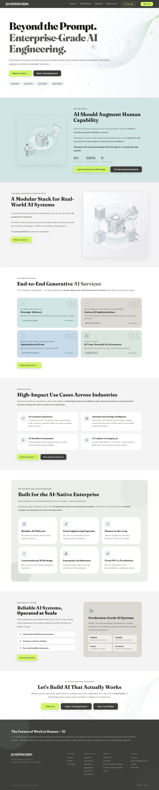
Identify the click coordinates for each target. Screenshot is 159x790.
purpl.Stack (88, 757)
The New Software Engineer (113, 767)
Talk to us (134, 757)
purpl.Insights (88, 767)
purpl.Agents (88, 761)
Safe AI (105, 771)
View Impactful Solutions (53, 457)
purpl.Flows (88, 764)
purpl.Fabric (88, 771)
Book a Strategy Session (47, 73)
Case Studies (71, 764)
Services (70, 757)
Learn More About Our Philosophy (91, 169)
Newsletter (135, 767)
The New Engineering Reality (126, 169)
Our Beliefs (107, 761)
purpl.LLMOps (89, 774)
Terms (146, 785)
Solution (70, 761)
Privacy (139, 785)
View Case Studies (27, 658)
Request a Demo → (20, 73)
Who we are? (107, 757)
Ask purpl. (130, 4)
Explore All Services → (29, 365)
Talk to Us (147, 4)
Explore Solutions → (28, 457)
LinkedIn (134, 764)
